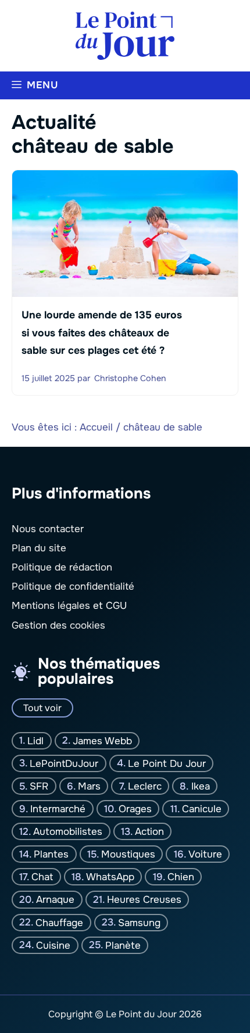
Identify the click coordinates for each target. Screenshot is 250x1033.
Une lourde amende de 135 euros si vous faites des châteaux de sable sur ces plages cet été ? (102, 333)
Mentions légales (51, 606)
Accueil (96, 427)
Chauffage (59, 922)
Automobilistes (67, 832)
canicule (202, 809)
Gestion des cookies (58, 625)
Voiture (205, 854)
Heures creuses (144, 900)
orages (135, 809)
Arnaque (55, 900)
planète (123, 945)
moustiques (128, 854)
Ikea (200, 786)
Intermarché (57, 809)
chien (180, 877)
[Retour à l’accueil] (125, 35)
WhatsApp (110, 877)
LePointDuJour (64, 764)
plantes (51, 854)
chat (42, 877)
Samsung (139, 922)
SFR (39, 786)
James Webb (102, 740)
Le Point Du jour (167, 764)
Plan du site (39, 548)
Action (149, 832)
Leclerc (145, 786)
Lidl (35, 740)
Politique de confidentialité (73, 586)
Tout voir (42, 708)
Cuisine (53, 945)
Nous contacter (48, 529)
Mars (89, 786)
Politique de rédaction (62, 567)
